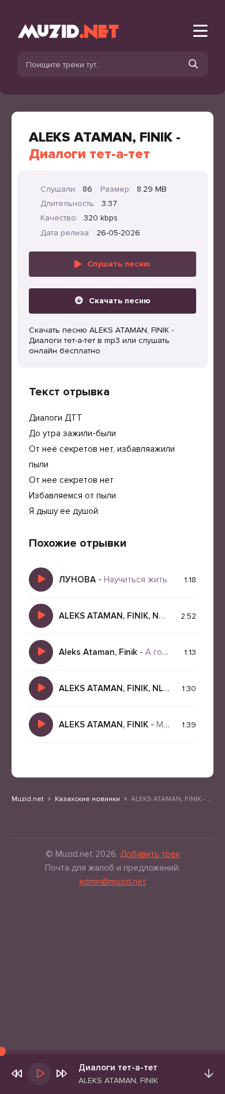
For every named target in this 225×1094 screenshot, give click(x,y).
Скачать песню (120, 301)
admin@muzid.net (112, 881)
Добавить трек (150, 854)
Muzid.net (28, 799)
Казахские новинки (87, 799)
